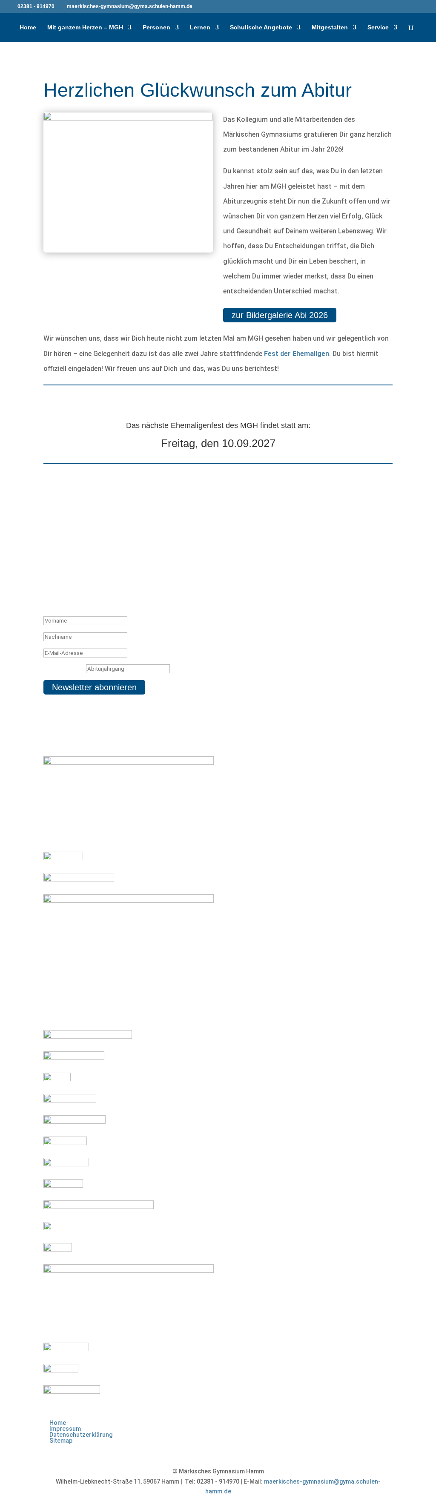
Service (378, 27)
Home (28, 27)
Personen (156, 27)
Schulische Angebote (261, 27)
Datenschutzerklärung (80, 1434)
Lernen (200, 27)
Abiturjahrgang (64, 668)
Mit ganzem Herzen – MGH (85, 27)
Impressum (65, 1428)
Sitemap (60, 1440)
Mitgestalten (330, 27)
